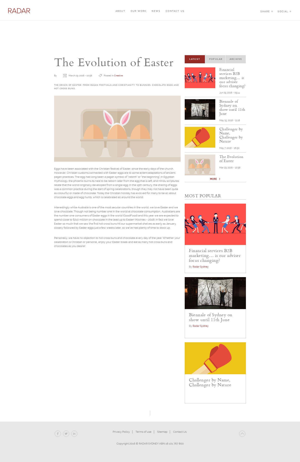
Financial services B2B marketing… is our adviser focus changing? (232, 77)
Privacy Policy (121, 431)
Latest (197, 59)
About (120, 11)
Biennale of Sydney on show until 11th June (232, 107)
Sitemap (162, 431)
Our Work (139, 11)
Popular (215, 59)
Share (265, 11)
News (156, 11)
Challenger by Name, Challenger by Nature (231, 135)
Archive (236, 59)
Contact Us (175, 11)
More (214, 179)
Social (283, 11)
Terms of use (143, 431)
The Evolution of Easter (231, 159)
